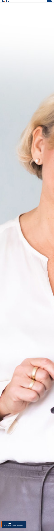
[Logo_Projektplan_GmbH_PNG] (7, 1)
